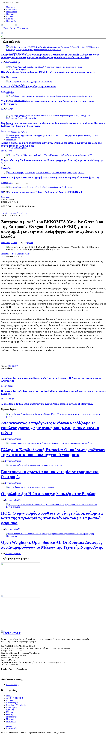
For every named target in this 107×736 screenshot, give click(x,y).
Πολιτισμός (11, 21)
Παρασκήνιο (11, 12)
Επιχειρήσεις (11, 9)
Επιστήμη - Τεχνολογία (10, 62)
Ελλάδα (9, 16)
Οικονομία (10, 7)
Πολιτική (10, 14)
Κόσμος (9, 19)
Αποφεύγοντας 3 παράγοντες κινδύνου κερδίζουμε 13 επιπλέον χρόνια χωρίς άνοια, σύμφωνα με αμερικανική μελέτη (50, 428)
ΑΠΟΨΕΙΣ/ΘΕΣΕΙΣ (14, 698)
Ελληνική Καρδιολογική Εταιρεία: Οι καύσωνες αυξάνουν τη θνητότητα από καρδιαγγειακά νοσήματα (53, 452)
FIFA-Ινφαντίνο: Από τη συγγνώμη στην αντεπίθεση (28, 86)
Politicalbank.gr (12, 685)
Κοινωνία (10, 710)
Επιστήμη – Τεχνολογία (16, 705)
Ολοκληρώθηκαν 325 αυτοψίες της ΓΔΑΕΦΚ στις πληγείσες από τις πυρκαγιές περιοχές (48, 72)
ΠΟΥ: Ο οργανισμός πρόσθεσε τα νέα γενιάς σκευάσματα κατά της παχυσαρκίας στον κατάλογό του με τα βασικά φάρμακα (52, 518)
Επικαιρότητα (6, 91)
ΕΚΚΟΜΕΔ (13, 366)
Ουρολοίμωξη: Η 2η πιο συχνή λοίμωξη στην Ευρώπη (49, 493)
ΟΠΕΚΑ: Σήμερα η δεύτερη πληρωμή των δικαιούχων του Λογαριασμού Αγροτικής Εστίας (50, 177)
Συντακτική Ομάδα (9, 242)
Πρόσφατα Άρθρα (18, 69)
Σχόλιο (30, 242)
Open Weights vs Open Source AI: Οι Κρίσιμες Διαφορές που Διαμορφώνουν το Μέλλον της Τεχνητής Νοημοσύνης (52, 544)
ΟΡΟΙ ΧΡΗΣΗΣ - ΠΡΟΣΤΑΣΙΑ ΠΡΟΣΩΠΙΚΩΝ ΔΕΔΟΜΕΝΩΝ (28, 673)
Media (8, 696)
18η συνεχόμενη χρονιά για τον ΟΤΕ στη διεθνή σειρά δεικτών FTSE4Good (41, 192)
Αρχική (4, 213)
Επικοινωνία (11, 728)
